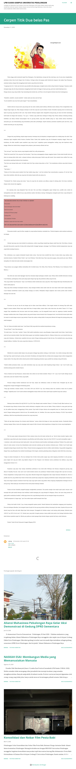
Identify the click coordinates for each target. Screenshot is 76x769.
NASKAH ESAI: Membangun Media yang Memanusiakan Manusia (30, 658)
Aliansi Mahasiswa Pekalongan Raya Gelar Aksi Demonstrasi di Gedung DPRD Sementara (35, 624)
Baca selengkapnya (66, 647)
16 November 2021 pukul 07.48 (21, 541)
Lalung (10, 541)
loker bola (11, 543)
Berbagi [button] (68, 530)
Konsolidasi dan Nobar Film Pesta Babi (29, 737)
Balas (10, 547)
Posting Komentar (15, 647)
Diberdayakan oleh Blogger (39, 765)
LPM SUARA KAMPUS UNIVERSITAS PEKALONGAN (25, 2)
